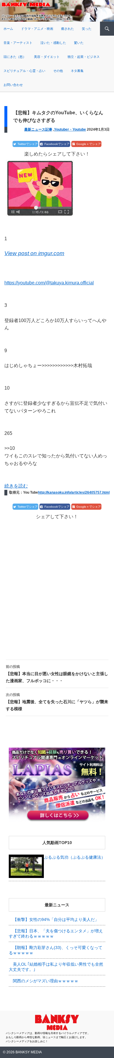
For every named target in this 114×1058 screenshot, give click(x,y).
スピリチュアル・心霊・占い (24, 70)
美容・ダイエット (47, 56)
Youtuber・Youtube (70, 129)
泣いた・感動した (53, 42)
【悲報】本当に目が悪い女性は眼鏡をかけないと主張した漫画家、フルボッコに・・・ (57, 674)
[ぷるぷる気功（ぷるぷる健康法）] (26, 865)
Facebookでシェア (57, 144)
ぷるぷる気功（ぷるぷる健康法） (74, 857)
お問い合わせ (13, 85)
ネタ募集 (77, 70)
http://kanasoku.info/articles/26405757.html (74, 492)
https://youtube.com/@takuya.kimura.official (49, 282)
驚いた (79, 42)
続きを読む (16, 485)
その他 (58, 70)
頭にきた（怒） (15, 56)
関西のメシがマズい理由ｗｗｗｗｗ (45, 981)
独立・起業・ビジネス (84, 56)
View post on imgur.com (34, 253)
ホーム (8, 28)
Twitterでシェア (28, 144)
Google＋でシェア (88, 144)
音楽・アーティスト (18, 42)
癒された (67, 28)
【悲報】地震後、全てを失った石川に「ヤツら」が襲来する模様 (57, 702)
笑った (86, 28)
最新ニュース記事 (38, 129)
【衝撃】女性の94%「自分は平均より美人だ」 (56, 919)
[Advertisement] (57, 585)
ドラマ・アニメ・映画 (37, 28)
